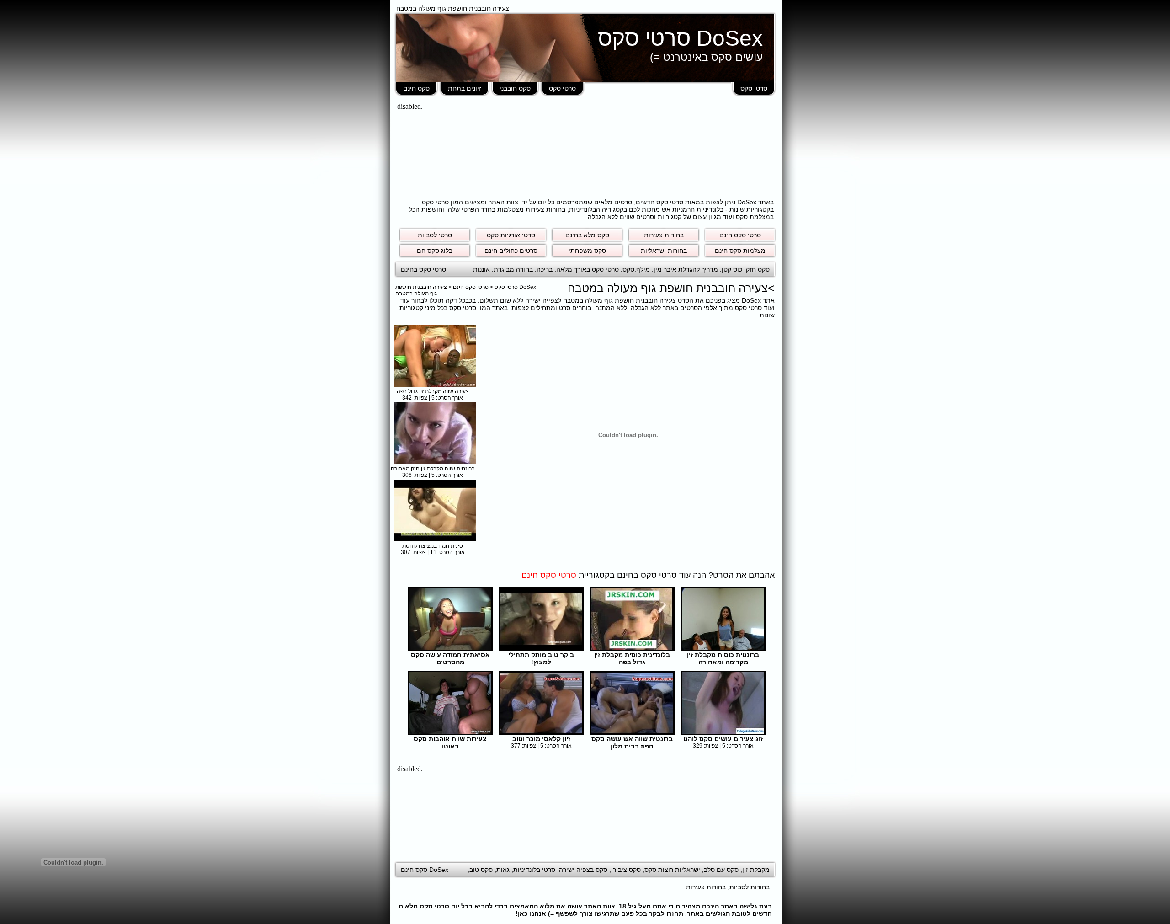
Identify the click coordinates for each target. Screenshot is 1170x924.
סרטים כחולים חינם (510, 250)
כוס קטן (732, 269)
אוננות (481, 269)
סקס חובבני (515, 88)
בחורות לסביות (749, 887)
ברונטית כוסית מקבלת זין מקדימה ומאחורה (723, 658)
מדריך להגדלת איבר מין (686, 269)
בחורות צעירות (664, 235)
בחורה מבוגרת (513, 269)
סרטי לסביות (435, 235)
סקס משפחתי (587, 250)
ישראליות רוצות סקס (672, 869)
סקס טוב (481, 869)
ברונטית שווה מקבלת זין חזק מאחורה (433, 468)
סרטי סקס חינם (740, 235)
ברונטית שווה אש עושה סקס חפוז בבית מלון (632, 742)
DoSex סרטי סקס (680, 38)
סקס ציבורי (626, 869)
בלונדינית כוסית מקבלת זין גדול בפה (632, 658)
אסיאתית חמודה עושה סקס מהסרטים (450, 658)
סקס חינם (416, 88)
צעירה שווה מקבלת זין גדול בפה (433, 391)
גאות (503, 869)
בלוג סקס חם (434, 250)
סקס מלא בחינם (587, 235)
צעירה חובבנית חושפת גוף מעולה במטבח (421, 290)
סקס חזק (758, 269)
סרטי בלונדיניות (534, 869)
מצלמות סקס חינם (740, 250)
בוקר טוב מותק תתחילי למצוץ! (541, 658)
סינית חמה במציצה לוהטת (432, 546)
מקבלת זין (756, 869)
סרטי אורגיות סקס (511, 235)
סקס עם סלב (721, 869)
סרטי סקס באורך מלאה (587, 269)
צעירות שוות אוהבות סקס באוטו (450, 742)
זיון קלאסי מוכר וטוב (541, 738)
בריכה (545, 269)
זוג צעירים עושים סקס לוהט (723, 738)
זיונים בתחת (464, 88)
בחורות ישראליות (664, 250)
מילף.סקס (636, 269)
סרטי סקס (753, 88)
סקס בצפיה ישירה (583, 869)
